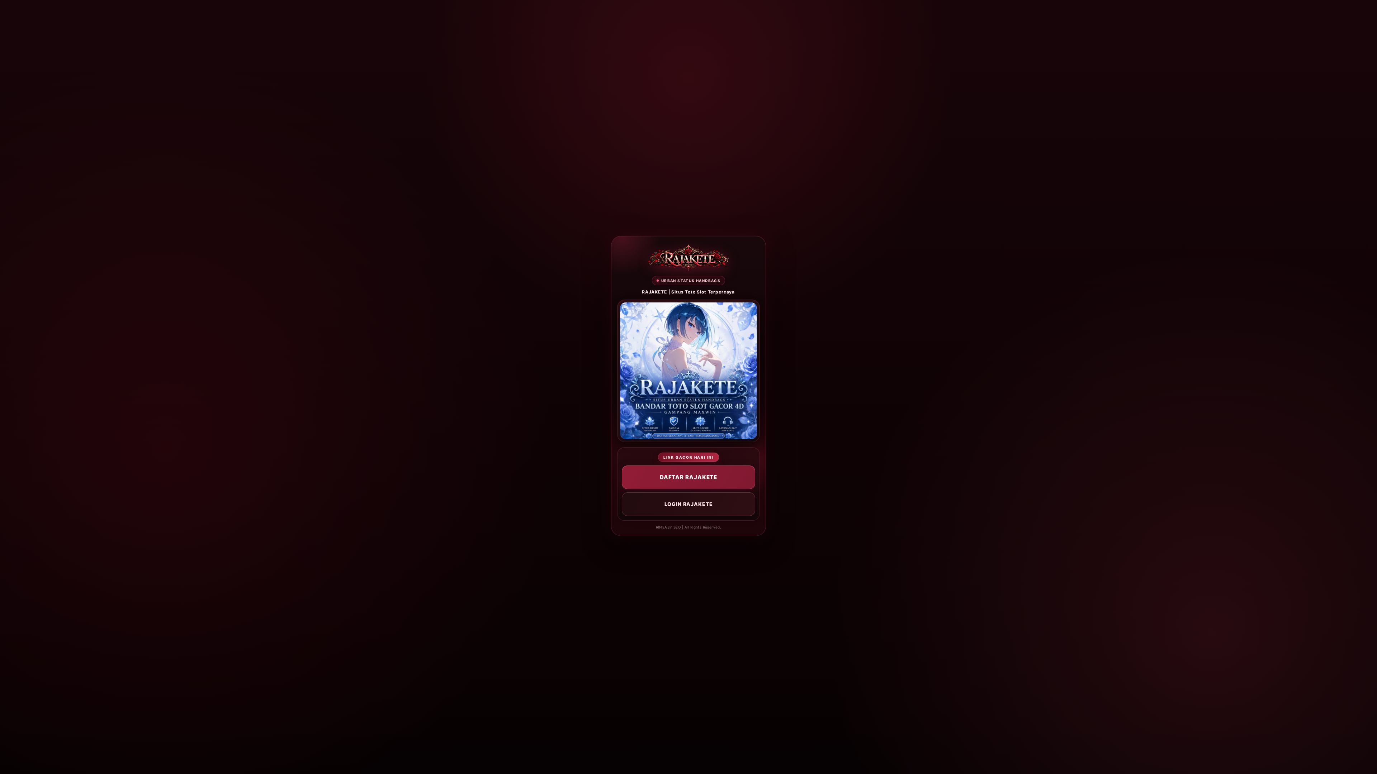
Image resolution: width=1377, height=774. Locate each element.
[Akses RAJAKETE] (688, 258)
